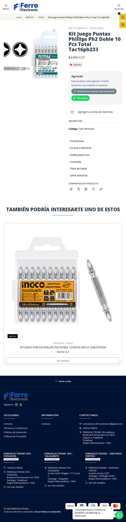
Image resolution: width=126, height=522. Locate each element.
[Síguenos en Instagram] (16, 404)
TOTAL (41, 17)
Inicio (19, 17)
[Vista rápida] (117, 281)
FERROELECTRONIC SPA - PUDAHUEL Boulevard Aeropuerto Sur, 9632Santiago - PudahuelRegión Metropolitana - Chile (23, 477)
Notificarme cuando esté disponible (95, 91)
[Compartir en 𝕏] (78, 189)
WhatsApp (82, 98)
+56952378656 (15, 467)
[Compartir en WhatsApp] (85, 189)
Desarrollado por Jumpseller (48, 511)
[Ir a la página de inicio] (26, 7)
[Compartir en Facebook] (71, 189)
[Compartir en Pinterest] (93, 189)
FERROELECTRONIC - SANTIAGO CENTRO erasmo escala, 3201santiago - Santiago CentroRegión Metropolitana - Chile (104, 473)
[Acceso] (122, 24)
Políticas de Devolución (15, 432)
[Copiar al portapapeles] (101, 189)
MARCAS (30, 17)
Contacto (8, 423)
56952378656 (90, 428)
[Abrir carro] (122, 17)
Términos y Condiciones (16, 428)
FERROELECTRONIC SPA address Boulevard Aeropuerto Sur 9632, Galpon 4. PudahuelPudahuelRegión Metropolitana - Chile (99, 438)
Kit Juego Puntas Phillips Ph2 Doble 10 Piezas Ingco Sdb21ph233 (63, 347)
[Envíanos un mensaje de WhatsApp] (119, 515)
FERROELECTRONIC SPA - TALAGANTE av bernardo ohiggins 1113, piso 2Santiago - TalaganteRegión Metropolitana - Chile (64, 474)
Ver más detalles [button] (15, 486)
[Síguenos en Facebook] (20, 404)
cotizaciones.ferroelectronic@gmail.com (102, 423)
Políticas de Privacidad (15, 436)
